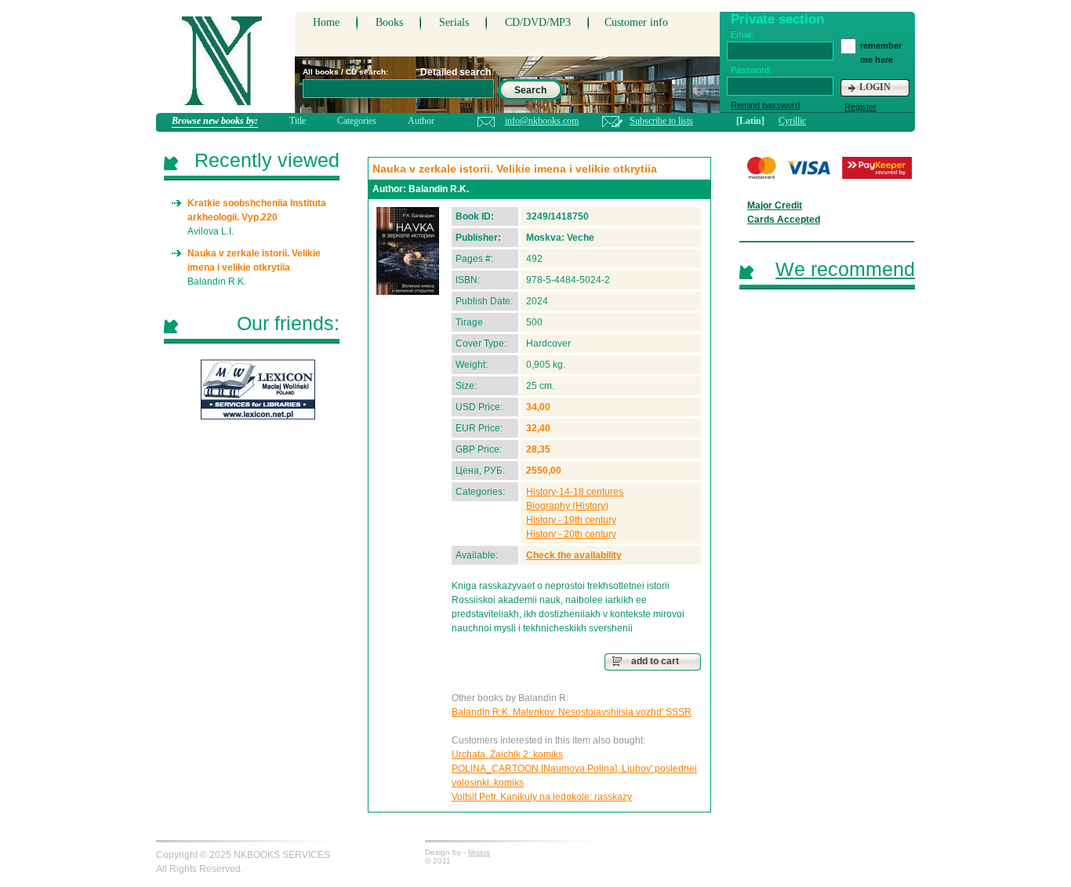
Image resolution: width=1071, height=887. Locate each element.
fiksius (479, 852)
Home (326, 22)
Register (860, 106)
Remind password (765, 105)
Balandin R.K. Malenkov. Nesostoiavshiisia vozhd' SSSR (572, 712)
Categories (356, 120)
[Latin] (750, 120)
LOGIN (875, 87)
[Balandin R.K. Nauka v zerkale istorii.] (407, 251)
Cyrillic (792, 120)
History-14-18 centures (574, 491)
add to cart (655, 661)
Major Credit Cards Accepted (783, 212)
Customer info (636, 22)
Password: (751, 70)
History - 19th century (571, 519)
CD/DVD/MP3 (538, 22)
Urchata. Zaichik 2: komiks (507, 754)
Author (421, 120)
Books (389, 22)
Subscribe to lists (661, 120)
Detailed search (455, 72)
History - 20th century (571, 534)
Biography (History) (567, 505)
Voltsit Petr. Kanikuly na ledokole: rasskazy (542, 796)
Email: (742, 34)
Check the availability (574, 555)
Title (297, 120)
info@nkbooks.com (542, 120)
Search (530, 90)
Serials (454, 22)
